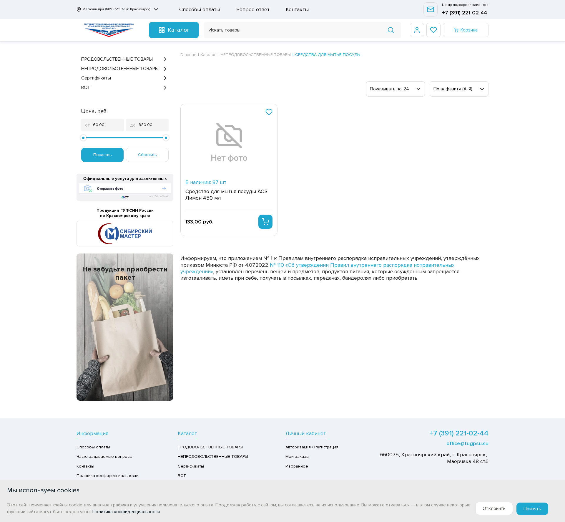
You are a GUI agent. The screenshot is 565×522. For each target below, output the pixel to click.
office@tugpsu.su (467, 443)
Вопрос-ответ (253, 9)
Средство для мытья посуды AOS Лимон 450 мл (226, 194)
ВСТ (85, 87)
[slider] (83, 138)
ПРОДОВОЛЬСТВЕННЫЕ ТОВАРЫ (117, 59)
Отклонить (494, 508)
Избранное (296, 466)
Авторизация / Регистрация (311, 447)
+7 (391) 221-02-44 (464, 12)
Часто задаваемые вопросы (104, 456)
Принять (532, 509)
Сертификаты (96, 78)
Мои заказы (297, 456)
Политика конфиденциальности (108, 475)
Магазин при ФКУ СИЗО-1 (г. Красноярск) (116, 9)
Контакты (297, 9)
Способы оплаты (199, 9)
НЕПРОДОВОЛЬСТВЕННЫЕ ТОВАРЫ (120, 69)
